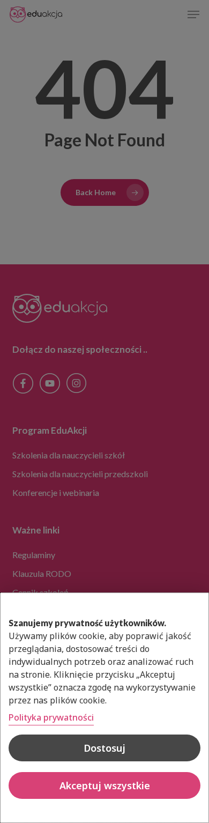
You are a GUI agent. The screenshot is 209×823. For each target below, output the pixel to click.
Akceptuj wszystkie (104, 785)
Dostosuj (104, 748)
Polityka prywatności (51, 717)
